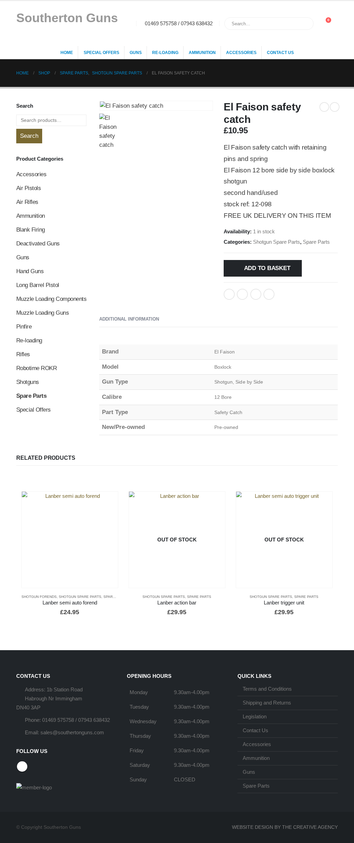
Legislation (255, 716)
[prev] (324, 107)
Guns (136, 52)
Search (29, 136)
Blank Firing (30, 229)
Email (268, 294)
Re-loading (165, 52)
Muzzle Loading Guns (42, 313)
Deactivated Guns (38, 243)
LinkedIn (255, 294)
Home (66, 52)
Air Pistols (28, 188)
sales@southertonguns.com (72, 732)
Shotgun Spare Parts (276, 242)
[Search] (303, 23)
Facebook (229, 294)
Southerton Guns (67, 18)
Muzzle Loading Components (51, 299)
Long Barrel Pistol (37, 285)
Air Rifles (27, 202)
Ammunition (202, 52)
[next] (334, 107)
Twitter (242, 294)
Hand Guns (30, 271)
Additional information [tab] (129, 319)
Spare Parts (316, 242)
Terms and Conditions (267, 689)
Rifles (23, 354)
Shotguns (27, 382)
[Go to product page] (70, 540)
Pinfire (23, 326)
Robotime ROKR (36, 368)
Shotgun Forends (39, 597)
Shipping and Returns (267, 703)
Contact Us (280, 52)
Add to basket (267, 268)
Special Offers (101, 52)
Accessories (241, 52)
